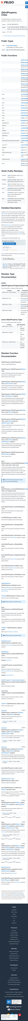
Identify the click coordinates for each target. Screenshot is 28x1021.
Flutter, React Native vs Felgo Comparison (14, 992)
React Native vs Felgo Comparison (14, 994)
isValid (22, 118)
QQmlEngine (8, 396)
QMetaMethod (5, 583)
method (23, 123)
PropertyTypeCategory (11, 45)
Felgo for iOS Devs (14, 960)
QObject (22, 306)
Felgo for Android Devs (14, 958)
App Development (14, 978)
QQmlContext (9, 383)
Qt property (9, 645)
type (22, 152)
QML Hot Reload (14, 937)
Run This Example (10, 243)
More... (21, 21)
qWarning (5, 268)
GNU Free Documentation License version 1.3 (12, 895)
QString (10, 412)
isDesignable (24, 108)
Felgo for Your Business (14, 951)
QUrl (11, 263)
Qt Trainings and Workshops (14, 984)
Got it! (14, 1015)
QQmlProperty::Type (7, 779)
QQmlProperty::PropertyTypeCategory (13, 680)
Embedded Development (14, 980)
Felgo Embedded (14, 932)
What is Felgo (14, 912)
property (23, 133)
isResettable (24, 113)
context (9, 387)
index (22, 105)
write (22, 155)
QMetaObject (4, 213)
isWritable (23, 120)
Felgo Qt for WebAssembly (14, 941)
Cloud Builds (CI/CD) (14, 939)
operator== (23, 163)
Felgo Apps (14, 930)
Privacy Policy (14, 916)
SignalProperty (4, 589)
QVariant (4, 703)
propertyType (24, 138)
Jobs (14, 920)
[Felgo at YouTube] (19, 1015)
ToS (14, 918)
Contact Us (14, 923)
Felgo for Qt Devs (14, 953)
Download (14, 910)
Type (7, 49)
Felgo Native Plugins (14, 943)
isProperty (23, 110)
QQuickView (5, 263)
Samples (14, 970)
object (22, 130)
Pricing (14, 914)
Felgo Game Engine (14, 935)
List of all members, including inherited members (14, 35)
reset (22, 150)
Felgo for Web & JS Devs (14, 955)
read (22, 147)
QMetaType (4, 652)
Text (4, 249)
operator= (23, 159)
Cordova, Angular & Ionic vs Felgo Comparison (14, 996)
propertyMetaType (9, 675)
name (22, 125)
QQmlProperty (24, 60)
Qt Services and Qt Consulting (14, 982)
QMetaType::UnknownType (7, 671)
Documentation (14, 968)
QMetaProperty (7, 225)
